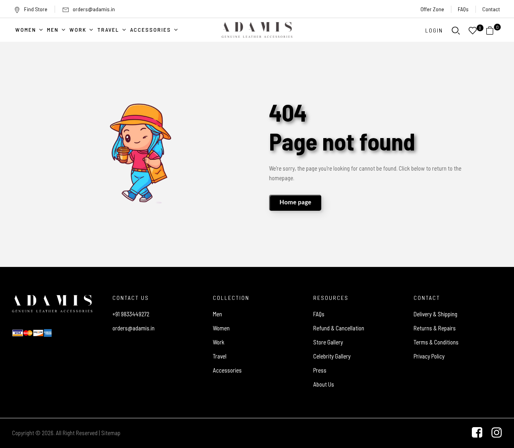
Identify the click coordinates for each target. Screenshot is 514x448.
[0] (490, 30)
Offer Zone (432, 9)
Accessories (227, 370)
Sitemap (110, 432)
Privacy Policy (429, 356)
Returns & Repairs (435, 328)
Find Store (35, 9)
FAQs (463, 9)
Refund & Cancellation (338, 328)
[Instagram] (497, 432)
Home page (295, 203)
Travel (219, 356)
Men (217, 314)
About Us (323, 384)
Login (434, 30)
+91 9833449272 (130, 314)
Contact (491, 9)
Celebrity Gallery (332, 356)
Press (319, 370)
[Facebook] (477, 432)
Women (221, 328)
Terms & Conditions (436, 342)
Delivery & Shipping (435, 314)
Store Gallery (328, 342)
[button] (493, 30)
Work (218, 342)
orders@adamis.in (94, 9)
